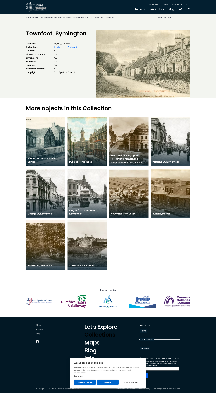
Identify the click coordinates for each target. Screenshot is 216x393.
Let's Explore (100, 327)
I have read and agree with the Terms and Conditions (160, 358)
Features (49, 17)
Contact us (177, 4)
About (165, 4)
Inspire (177, 388)
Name (143, 331)
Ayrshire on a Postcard (83, 17)
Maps (92, 343)
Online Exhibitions (63, 17)
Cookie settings (131, 382)
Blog (171, 9)
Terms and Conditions (125, 389)
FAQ (188, 4)
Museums (153, 4)
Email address (147, 339)
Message (145, 348)
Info (181, 9)
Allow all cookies (85, 382)
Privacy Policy (144, 389)
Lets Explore (156, 9)
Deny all (107, 382)
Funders (39, 329)
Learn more (78, 376)
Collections (138, 9)
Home (28, 17)
